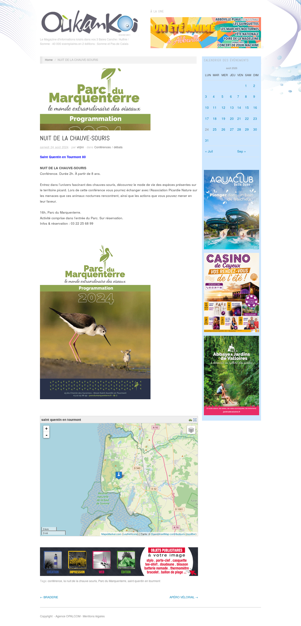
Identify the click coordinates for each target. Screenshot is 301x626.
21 (239, 118)
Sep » (241, 151)
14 (239, 107)
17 (207, 118)
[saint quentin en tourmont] (119, 475)
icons (134, 534)
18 (215, 118)
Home (49, 60)
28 (239, 129)
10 (207, 107)
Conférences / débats (108, 147)
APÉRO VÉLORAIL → (184, 597)
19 (223, 118)
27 (232, 129)
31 (207, 140)
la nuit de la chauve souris (80, 581)
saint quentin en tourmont (144, 581)
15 (247, 107)
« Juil (209, 151)
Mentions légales (94, 616)
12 (223, 107)
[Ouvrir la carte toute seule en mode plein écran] (195, 419)
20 (232, 118)
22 (247, 118)
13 (232, 107)
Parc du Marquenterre (112, 581)
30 (255, 129)
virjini (80, 147)
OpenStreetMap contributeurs (168, 534)
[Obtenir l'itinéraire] (191, 419)
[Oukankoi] (89, 22)
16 (255, 107)
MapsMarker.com (111, 534)
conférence (55, 581)
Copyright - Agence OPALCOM (60, 616)
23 (255, 118)
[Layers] (191, 430)
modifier (191, 534)
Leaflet (127, 534)
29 (247, 129)
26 (223, 129)
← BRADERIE (49, 597)
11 (215, 107)
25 (215, 129)
